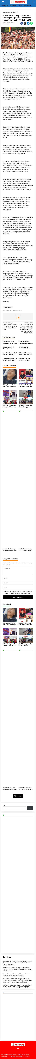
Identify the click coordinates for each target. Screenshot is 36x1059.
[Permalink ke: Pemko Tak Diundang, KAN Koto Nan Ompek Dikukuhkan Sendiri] (26, 479)
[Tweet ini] (25, 23)
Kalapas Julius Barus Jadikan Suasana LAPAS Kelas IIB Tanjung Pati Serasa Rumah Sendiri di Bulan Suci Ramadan (26, 353)
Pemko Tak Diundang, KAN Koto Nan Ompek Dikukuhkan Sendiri (25, 550)
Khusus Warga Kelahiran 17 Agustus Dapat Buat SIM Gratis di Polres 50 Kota (10, 326)
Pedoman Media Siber (16, 1056)
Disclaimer (4, 1056)
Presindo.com (8, 307)
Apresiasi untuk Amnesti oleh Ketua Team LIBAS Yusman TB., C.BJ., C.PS (25, 348)
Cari (4, 805)
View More (18, 796)
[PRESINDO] (18, 2)
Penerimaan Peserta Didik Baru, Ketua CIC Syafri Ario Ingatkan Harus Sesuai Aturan (9, 342)
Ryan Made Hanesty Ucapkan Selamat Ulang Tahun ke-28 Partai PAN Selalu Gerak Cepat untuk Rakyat (10, 550)
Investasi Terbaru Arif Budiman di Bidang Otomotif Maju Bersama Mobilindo (9, 353)
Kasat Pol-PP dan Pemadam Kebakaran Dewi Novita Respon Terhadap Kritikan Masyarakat (25, 342)
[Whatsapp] (31, 23)
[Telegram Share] (28, 23)
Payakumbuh (6, 24)
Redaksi (27, 1056)
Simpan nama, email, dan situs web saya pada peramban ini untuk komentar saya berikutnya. (17, 592)
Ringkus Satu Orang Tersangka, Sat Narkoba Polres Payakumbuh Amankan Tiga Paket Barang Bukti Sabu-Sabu (26, 385)
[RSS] (18, 318)
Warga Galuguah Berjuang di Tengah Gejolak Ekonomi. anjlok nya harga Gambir (16, 974)
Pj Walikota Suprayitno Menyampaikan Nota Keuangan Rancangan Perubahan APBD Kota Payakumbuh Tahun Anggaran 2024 (26, 328)
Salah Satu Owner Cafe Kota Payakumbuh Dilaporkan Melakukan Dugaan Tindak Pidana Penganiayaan (10, 359)
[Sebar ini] (21, 23)
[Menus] (2, 2)
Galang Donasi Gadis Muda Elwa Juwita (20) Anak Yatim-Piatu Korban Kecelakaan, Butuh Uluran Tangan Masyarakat (10, 385)
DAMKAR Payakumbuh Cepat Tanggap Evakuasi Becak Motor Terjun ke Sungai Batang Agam (25, 406)
